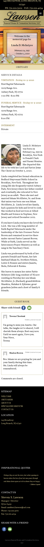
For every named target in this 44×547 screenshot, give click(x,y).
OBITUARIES (7, 399)
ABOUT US (6, 403)
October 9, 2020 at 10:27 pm (33, 320)
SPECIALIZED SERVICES (12, 406)
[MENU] (40, 13)
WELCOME (6, 396)
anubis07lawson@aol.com (18, 507)
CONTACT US (7, 409)
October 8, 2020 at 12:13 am (33, 352)
